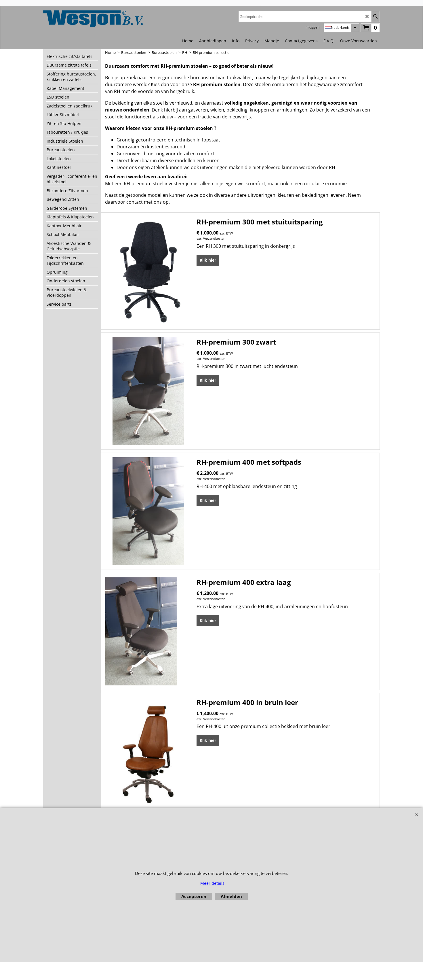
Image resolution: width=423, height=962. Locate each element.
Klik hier (208, 260)
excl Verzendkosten (211, 238)
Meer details (212, 883)
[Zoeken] (375, 16)
